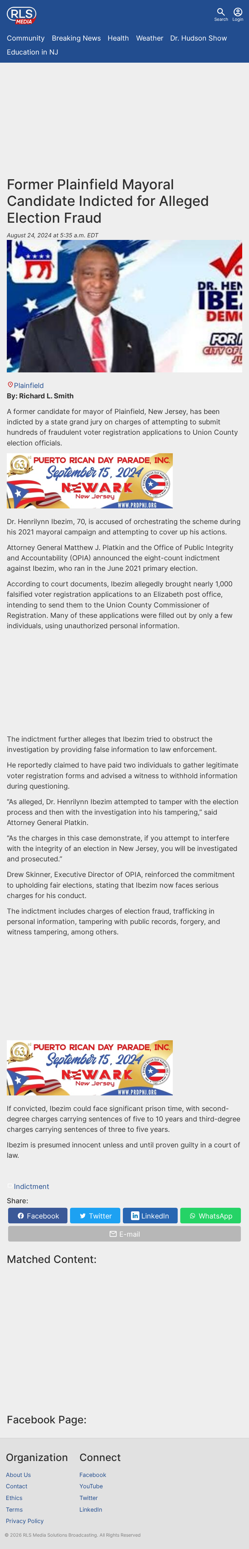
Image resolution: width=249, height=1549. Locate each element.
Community (26, 38)
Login (237, 19)
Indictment (31, 1186)
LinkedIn (154, 1216)
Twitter (99, 1216)
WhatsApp (214, 1216)
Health (118, 38)
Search (221, 19)
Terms (14, 1509)
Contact (16, 1486)
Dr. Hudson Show (198, 38)
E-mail (128, 1234)
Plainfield (28, 385)
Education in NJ (32, 52)
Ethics (14, 1497)
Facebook (42, 1216)
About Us (18, 1474)
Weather (149, 38)
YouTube (91, 1486)
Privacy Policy (25, 1521)
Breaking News (76, 38)
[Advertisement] (124, 122)
